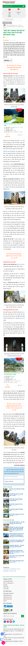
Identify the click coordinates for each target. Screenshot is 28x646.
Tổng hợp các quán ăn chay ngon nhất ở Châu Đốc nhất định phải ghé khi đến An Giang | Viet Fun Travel (16, 529)
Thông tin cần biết (7, 579)
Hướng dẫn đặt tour (7, 595)
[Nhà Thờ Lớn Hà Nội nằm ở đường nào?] (6, 490)
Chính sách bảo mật (7, 597)
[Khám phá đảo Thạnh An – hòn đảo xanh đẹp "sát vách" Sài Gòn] (6, 523)
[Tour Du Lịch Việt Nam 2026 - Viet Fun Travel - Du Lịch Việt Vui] (9, 2)
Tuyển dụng (5, 586)
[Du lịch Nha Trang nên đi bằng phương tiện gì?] (6, 500)
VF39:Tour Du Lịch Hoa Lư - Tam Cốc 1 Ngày (13, 124)
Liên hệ (4, 600)
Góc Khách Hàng (7, 591)
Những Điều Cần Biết (7, 571)
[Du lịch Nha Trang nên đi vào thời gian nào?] (6, 515)
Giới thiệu (5, 585)
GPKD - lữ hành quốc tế (8, 583)
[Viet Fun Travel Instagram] (7, 621)
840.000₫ (7, 136)
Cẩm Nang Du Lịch (13, 25)
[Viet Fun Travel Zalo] (13, 621)
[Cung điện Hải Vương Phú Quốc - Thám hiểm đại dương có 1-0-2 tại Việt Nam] (6, 552)
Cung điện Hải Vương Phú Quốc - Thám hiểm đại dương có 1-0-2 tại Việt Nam (16, 552)
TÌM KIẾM (7, 22)
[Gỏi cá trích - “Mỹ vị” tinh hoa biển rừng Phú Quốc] (6, 557)
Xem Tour (20, 134)
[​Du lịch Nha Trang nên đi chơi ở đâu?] (6, 505)
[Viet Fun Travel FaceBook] (4, 621)
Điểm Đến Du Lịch (16, 569)
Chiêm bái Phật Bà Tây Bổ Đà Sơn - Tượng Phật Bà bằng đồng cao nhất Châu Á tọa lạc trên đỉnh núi (16, 535)
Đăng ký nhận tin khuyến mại (10, 613)
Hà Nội (14, 571)
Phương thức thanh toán (8, 593)
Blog (8, 25)
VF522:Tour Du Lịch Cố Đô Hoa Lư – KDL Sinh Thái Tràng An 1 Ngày (13, 373)
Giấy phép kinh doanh (8, 581)
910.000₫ (7, 387)
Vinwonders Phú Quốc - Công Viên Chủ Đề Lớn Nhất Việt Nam (16, 546)
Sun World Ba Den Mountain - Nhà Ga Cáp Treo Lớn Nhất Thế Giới (16, 540)
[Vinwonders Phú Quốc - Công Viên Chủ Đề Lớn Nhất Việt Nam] (6, 547)
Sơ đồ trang (5, 588)
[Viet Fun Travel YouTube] (10, 621)
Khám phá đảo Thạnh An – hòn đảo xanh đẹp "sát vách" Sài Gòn (16, 522)
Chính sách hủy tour (7, 599)
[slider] (6, 40)
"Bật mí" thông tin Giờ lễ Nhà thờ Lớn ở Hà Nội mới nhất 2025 (13, 27)
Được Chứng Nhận (7, 603)
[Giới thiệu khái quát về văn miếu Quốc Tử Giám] (6, 495)
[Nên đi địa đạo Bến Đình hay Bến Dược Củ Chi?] (6, 562)
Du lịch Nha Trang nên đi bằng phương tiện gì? (15, 499)
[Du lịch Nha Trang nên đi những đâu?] (6, 510)
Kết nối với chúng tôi (8, 619)
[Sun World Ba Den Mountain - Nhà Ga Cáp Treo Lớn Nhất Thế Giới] (6, 541)
